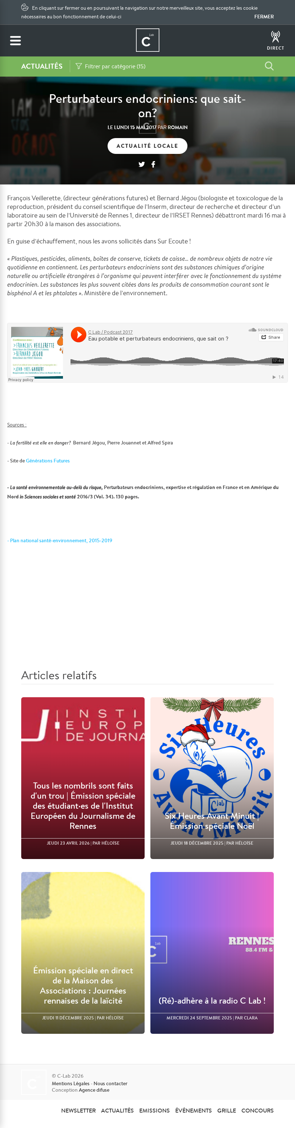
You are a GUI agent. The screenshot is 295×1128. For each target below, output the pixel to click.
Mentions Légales (71, 1083)
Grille (226, 1110)
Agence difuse (94, 1090)
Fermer (264, 16)
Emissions (154, 1110)
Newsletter (78, 1110)
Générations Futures (48, 460)
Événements (193, 1110)
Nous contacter (110, 1083)
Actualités (117, 1110)
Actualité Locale (147, 146)
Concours (257, 1110)
